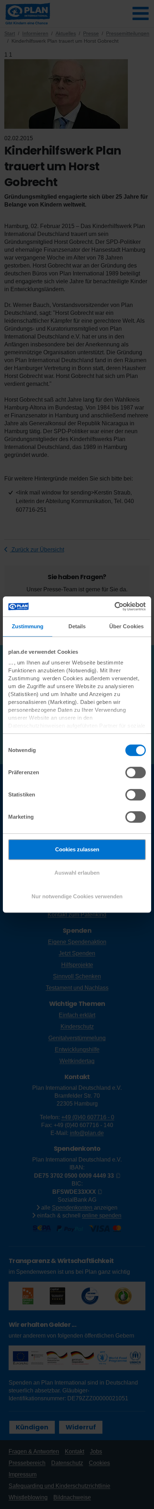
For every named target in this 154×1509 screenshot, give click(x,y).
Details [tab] (77, 626)
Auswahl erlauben (77, 873)
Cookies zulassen (77, 849)
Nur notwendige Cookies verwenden (77, 896)
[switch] (135, 772)
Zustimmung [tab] (28, 626)
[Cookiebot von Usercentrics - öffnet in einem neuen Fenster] (114, 606)
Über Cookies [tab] (126, 626)
